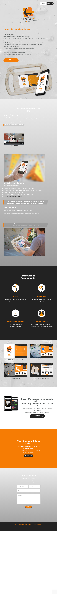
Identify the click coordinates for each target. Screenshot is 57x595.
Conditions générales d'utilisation (35, 524)
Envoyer (28, 506)
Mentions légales (23, 524)
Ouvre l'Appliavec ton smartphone (11, 60)
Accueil (16, 524)
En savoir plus (28, 455)
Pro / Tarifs (50, 3)
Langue (43, 3)
